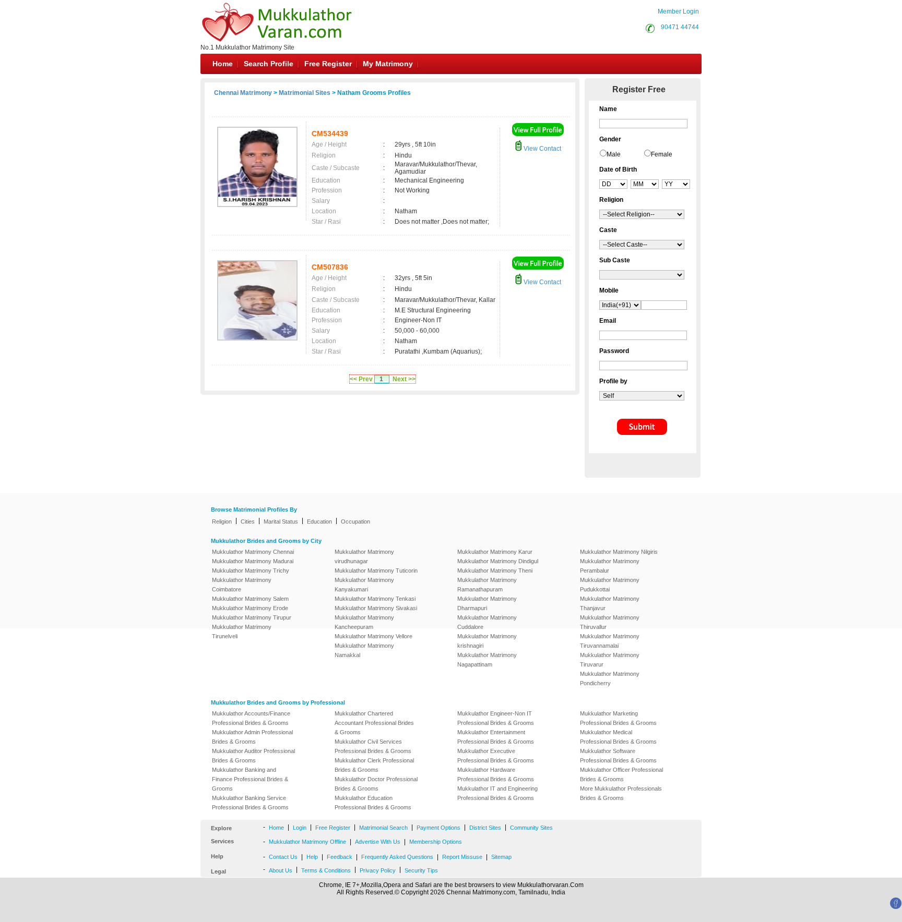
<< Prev (361, 379)
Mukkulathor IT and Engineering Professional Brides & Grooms (497, 793)
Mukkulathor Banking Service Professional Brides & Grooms (250, 802)
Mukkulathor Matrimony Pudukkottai (609, 584)
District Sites (485, 827)
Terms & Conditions (326, 870)
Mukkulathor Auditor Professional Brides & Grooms (253, 755)
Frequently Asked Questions (397, 857)
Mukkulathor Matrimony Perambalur (609, 566)
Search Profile (268, 63)
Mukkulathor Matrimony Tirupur (251, 617)
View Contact (541, 148)
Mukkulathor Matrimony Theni (494, 570)
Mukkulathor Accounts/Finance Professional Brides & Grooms (251, 718)
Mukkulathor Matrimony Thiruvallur (609, 622)
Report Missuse (462, 857)
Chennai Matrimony (243, 92)
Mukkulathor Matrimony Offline (307, 842)
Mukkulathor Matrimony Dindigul (497, 561)
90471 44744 (680, 27)
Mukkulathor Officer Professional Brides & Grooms (621, 774)
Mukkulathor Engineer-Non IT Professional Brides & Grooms (495, 718)
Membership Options (435, 842)
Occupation (355, 521)
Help (312, 857)
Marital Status (281, 521)
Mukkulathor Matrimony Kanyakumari (364, 584)
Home (222, 63)
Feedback (339, 857)
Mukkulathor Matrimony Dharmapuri (487, 603)
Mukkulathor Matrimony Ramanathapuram (487, 584)
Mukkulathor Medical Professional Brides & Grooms (618, 737)
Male (614, 154)
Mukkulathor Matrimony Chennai (253, 552)
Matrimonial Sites (304, 92)
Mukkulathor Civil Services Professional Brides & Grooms (373, 746)
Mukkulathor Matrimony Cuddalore (487, 622)
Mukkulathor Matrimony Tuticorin (376, 570)
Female (661, 154)
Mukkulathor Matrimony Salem (250, 599)
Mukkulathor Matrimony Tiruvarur (609, 660)
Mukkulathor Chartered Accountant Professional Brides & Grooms (374, 722)
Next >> (404, 379)
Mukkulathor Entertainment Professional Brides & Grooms (495, 737)
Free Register (328, 63)
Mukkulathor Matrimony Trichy (250, 570)
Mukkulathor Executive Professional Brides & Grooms (495, 755)
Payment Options (438, 827)
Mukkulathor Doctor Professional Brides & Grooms (376, 784)
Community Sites (531, 827)
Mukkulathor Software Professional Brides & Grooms (618, 755)
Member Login (678, 11)
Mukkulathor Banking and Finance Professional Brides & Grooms (250, 779)
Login (299, 827)
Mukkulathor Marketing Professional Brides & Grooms (618, 718)
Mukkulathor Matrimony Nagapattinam (487, 660)
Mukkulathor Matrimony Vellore (373, 636)
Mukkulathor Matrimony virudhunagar (364, 556)
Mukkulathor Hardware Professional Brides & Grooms (495, 774)
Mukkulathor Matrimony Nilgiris (619, 552)
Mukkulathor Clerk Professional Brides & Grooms (374, 765)
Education (319, 521)
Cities (248, 521)
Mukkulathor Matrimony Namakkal (364, 650)
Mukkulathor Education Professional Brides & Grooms (373, 802)
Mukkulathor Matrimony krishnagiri (487, 641)
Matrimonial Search (383, 827)
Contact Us (283, 857)
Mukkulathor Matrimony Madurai (252, 561)
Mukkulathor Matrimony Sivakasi (376, 608)
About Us (280, 870)
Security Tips (421, 870)
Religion (222, 521)
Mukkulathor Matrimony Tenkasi (375, 599)
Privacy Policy (378, 870)
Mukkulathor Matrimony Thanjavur (609, 603)
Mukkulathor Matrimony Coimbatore (241, 584)
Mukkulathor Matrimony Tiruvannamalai (609, 641)
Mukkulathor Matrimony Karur (494, 552)
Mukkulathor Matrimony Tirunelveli (241, 631)
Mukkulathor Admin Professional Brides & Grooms (252, 737)
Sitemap (501, 857)
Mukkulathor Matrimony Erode (250, 608)
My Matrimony (388, 63)
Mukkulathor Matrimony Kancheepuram (364, 622)
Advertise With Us (377, 842)
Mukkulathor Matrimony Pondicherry (609, 678)
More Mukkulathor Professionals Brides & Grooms (621, 793)
